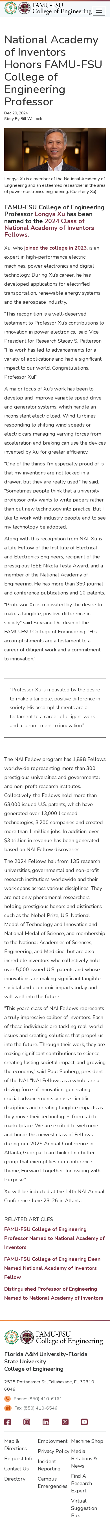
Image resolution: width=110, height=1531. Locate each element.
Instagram (26, 1424)
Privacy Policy (53, 1451)
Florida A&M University (35, 1354)
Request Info (19, 1458)
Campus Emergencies (52, 1482)
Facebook (7, 1424)
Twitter (65, 1424)
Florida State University (45, 1357)
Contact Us (16, 1468)
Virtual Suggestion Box (84, 1508)
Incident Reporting (49, 1465)
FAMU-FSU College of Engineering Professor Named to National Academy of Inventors (54, 1238)
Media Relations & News (84, 1458)
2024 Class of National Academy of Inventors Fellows (49, 228)
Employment (52, 1441)
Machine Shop (87, 1441)
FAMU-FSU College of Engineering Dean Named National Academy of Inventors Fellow (52, 1268)
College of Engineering (33, 1369)
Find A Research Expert (81, 1483)
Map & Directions (15, 1445)
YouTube (84, 1424)
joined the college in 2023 (55, 248)
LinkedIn (46, 1424)
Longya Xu (49, 214)
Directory (14, 1478)
